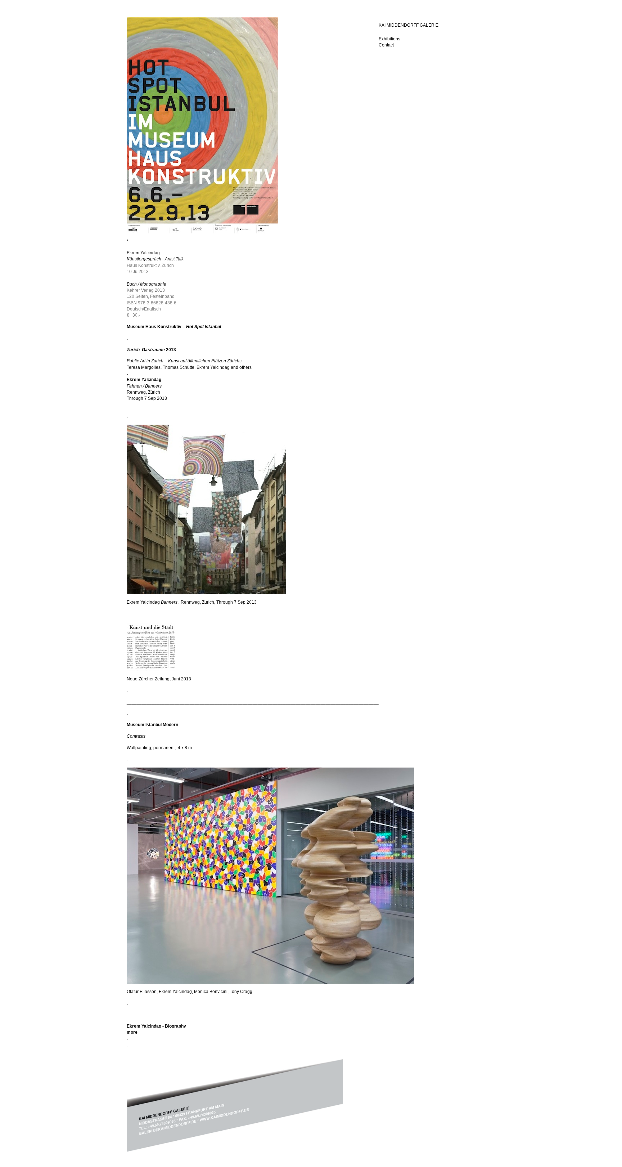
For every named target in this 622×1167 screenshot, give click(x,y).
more (132, 1032)
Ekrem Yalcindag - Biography (156, 1026)
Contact (386, 45)
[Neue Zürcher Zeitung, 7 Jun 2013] (151, 669)
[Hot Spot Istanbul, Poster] (202, 231)
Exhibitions (389, 38)
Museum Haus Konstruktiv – (156, 326)
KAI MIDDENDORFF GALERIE (408, 25)
